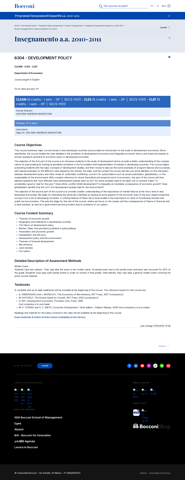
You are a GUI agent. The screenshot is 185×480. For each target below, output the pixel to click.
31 (37, 88)
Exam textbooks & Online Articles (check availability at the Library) (49, 317)
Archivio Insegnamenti (74, 26)
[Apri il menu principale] (169, 6)
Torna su (161, 346)
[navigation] (92, 15)
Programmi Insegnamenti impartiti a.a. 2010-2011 (104, 26)
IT (158, 6)
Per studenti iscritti (29, 26)
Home (16, 26)
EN (152, 6)
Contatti (163, 28)
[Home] (24, 6)
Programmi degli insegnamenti (50, 26)
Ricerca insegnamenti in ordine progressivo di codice (35, 29)
